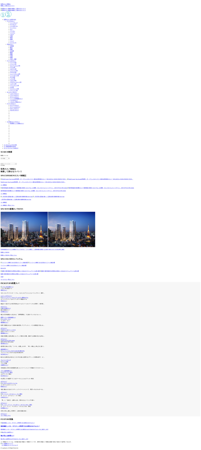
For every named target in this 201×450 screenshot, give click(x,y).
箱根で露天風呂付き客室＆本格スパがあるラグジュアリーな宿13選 (19, 274)
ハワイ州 (12, 79)
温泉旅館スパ (12, 317)
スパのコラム (10, 145)
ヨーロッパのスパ (12, 92)
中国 (11, 36)
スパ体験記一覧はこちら (7, 205)
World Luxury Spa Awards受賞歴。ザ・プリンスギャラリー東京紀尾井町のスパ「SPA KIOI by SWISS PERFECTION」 (33, 182)
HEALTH (3, 268)
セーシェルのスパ (15, 107)
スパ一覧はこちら (6, 415)
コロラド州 (13, 69)
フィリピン (13, 27)
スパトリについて (11, 148)
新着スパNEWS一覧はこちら (9, 255)
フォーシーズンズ (6, 360)
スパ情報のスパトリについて (10, 445)
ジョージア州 (14, 70)
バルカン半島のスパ (15, 102)
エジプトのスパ (14, 105)
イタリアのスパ (14, 93)
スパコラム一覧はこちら (7, 279)
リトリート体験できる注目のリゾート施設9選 (13, 265)
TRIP (2, 276)
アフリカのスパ (11, 103)
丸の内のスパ (4, 354)
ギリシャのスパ (14, 97)
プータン (12, 31)
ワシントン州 (14, 90)
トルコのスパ (14, 100)
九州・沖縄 (13, 59)
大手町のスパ (4, 311)
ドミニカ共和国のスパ (16, 98)
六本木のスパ (4, 397)
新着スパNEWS (5, 252)
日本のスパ (10, 44)
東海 (11, 52)
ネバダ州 (12, 77)
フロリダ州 (13, 80)
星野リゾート (4, 317)
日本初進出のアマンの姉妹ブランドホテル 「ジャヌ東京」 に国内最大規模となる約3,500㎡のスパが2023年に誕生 (32, 249)
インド (12, 41)
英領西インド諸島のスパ (17, 123)
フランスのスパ (14, 95)
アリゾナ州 (13, 62)
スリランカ (13, 42)
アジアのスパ (10, 21)
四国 (11, 57)
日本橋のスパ (4, 408)
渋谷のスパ (4, 301)
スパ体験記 (4, 185)
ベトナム (12, 32)
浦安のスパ (4, 290)
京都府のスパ (4, 365)
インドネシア (14, 22)
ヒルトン (3, 296)
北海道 (12, 46)
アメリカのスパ (11, 60)
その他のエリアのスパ (13, 121)
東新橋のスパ (4, 322)
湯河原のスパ (4, 343)
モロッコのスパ (14, 108)
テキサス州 (13, 72)
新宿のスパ (4, 386)
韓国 (11, 39)
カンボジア (13, 24)
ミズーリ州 (13, 84)
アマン (2, 370)
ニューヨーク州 (14, 75)
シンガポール (14, 26)
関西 (11, 54)
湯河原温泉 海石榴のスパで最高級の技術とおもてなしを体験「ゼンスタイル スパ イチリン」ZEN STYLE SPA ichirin (33, 190)
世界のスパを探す (10, 19)
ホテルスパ (9, 296)
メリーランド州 (14, 85)
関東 (11, 49)
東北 (11, 47)
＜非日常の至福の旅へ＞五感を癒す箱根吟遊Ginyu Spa (16, 199)
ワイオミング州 (14, 88)
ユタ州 (12, 87)
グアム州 (12, 67)
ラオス (12, 34)
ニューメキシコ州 (15, 74)
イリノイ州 (13, 64)
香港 (11, 37)
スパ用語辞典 (10, 146)
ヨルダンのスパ (14, 110)
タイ (11, 29)
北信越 (12, 51)
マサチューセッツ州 (15, 82)
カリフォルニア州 (15, 65)
